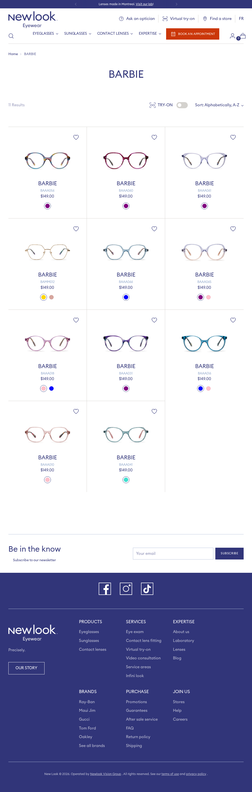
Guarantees (136, 711)
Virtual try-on (138, 650)
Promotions (136, 702)
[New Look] (33, 19)
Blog (177, 658)
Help (177, 711)
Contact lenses (92, 650)
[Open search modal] (11, 36)
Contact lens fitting (143, 641)
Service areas (138, 667)
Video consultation (143, 658)
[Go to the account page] (231, 36)
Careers (180, 719)
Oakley (85, 737)
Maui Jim (87, 711)
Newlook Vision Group (105, 774)
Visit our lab (144, 4)
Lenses (179, 650)
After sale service (142, 719)
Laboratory (183, 641)
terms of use (170, 774)
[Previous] (75, 4)
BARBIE (47, 183)
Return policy (138, 737)
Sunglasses (89, 641)
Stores (179, 702)
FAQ (130, 728)
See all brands (92, 746)
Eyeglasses (89, 632)
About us (181, 632)
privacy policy (196, 774)
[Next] (176, 4)
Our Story (26, 668)
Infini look (135, 676)
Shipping (134, 746)
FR (241, 19)
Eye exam (135, 632)
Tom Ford (87, 728)
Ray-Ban (87, 702)
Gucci (84, 719)
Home (13, 54)
